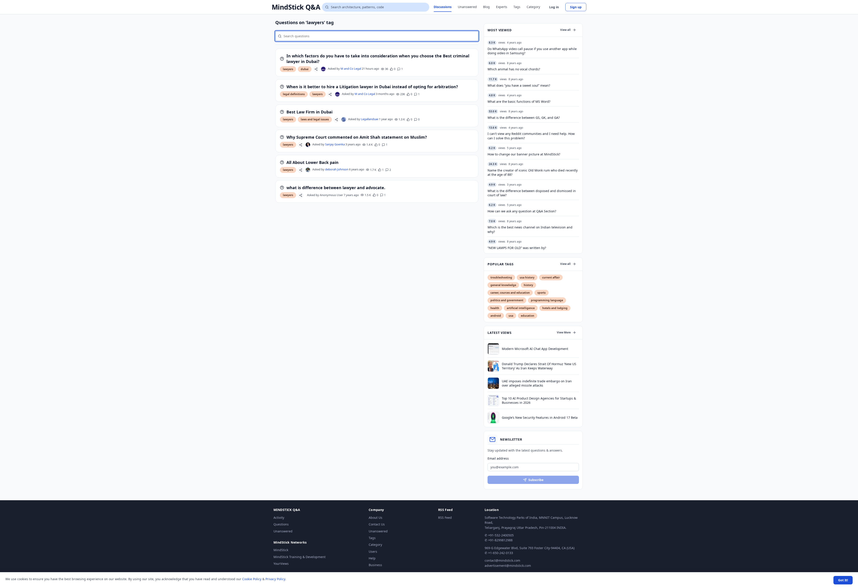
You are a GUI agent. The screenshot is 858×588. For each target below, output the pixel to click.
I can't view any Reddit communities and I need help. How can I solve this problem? (531, 136)
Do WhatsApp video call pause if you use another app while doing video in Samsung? (532, 51)
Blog (486, 7)
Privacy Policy (275, 579)
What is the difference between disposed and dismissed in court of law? (532, 193)
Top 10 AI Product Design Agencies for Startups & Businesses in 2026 (539, 400)
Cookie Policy (251, 579)
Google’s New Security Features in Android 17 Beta (540, 417)
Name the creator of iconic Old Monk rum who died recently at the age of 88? (533, 172)
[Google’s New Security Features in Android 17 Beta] (493, 417)
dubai (305, 69)
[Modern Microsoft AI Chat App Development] (493, 349)
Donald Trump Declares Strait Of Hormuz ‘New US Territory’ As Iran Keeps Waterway (539, 366)
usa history (527, 277)
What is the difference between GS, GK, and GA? (524, 117)
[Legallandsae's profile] (343, 119)
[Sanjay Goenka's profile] (308, 144)
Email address (498, 458)
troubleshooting (501, 277)
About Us (375, 517)
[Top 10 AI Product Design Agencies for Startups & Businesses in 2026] (493, 400)
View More (564, 332)
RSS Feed (445, 517)
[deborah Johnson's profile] (308, 169)
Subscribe (535, 480)
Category (533, 7)
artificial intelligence (521, 308)
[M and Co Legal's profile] (323, 69)
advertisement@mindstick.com (508, 565)
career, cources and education (510, 293)
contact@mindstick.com (502, 560)
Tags (516, 7)
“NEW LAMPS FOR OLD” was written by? (517, 248)
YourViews (281, 563)
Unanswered (467, 7)
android (495, 316)
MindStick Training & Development (299, 557)
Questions (281, 524)
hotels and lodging (555, 308)
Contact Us (377, 524)
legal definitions (294, 94)
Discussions (443, 7)
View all (565, 30)
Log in (554, 7)
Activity (278, 517)
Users (373, 551)
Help (372, 558)
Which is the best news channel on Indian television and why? (530, 229)
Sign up (576, 7)
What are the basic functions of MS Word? (519, 101)
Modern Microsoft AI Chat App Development (535, 349)
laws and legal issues (315, 119)
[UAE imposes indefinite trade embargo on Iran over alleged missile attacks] (493, 383)
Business (375, 565)
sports (541, 293)
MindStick (280, 550)
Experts (501, 7)
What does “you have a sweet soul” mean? (519, 85)
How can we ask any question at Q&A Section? (522, 211)
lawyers (288, 69)
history (528, 285)
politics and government (506, 300)
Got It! (843, 580)
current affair (551, 277)
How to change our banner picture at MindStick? (524, 154)
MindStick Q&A (296, 7)
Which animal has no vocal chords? (514, 69)
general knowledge (503, 285)
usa (511, 316)
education (527, 316)
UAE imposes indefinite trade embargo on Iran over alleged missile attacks (537, 383)
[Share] (316, 69)
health (494, 308)
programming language (547, 300)
